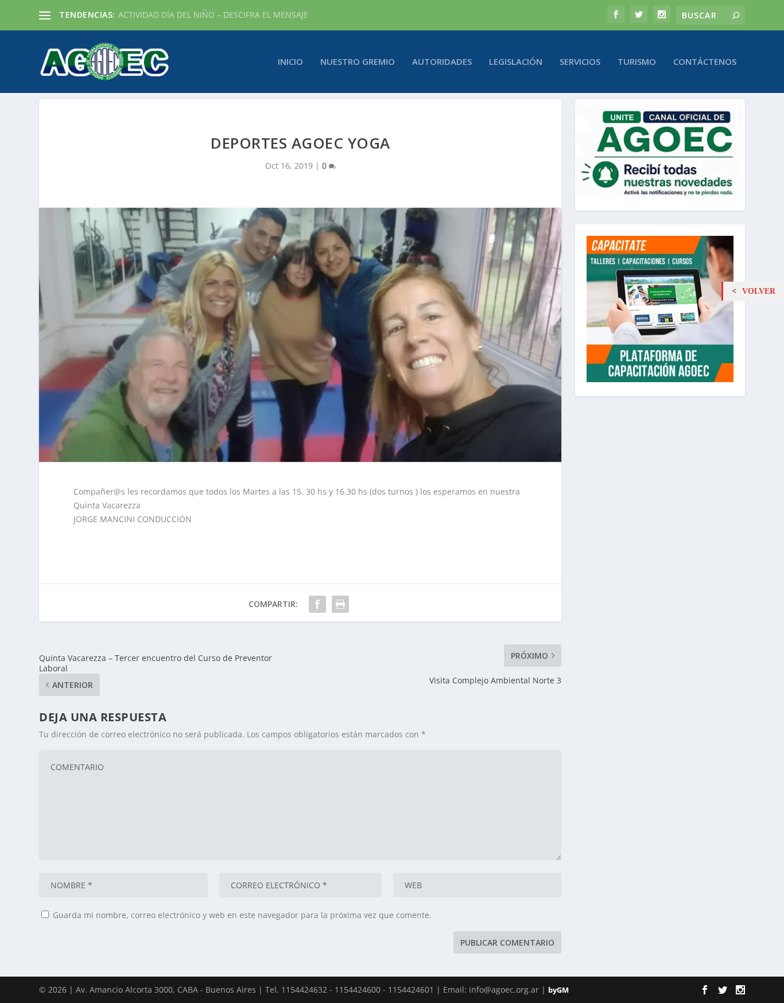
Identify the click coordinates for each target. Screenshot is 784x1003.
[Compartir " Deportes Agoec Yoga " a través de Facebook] (317, 604)
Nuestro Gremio (357, 62)
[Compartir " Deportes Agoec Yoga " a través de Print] (340, 604)
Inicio (290, 62)
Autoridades (442, 62)
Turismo (637, 62)
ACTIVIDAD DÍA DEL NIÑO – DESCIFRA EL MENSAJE (213, 14)
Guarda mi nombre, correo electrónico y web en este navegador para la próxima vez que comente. (242, 914)
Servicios (580, 62)
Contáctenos (704, 62)
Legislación (515, 62)
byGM (558, 990)
